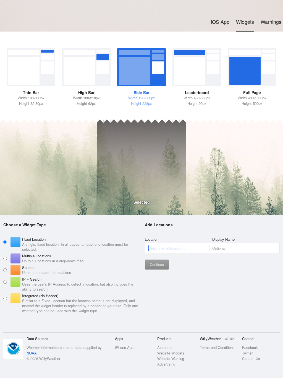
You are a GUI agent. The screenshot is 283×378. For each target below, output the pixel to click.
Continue (157, 264)
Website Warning (170, 358)
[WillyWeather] (29, 12)
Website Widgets (170, 353)
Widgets (245, 21)
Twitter (247, 353)
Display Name (223, 239)
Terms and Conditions (217, 347)
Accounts (164, 347)
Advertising (166, 364)
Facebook (250, 347)
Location (151, 239)
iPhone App (124, 347)
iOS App (220, 21)
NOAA (32, 353)
